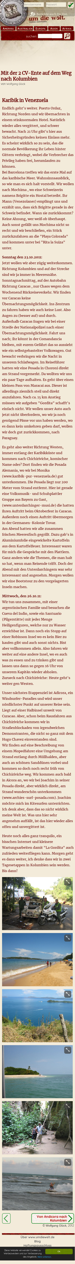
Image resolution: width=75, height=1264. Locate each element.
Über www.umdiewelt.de (37, 1237)
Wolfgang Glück (15, 84)
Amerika (8, 28)
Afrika (66, 28)
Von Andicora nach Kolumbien (52, 1218)
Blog (37, 1241)
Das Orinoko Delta (6, 1218)
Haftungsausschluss (37, 1245)
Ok (59, 1251)
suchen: (31, 36)
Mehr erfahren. (45, 1257)
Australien (25, 28)
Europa (40, 28)
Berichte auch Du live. (52, 14)
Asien (54, 28)
